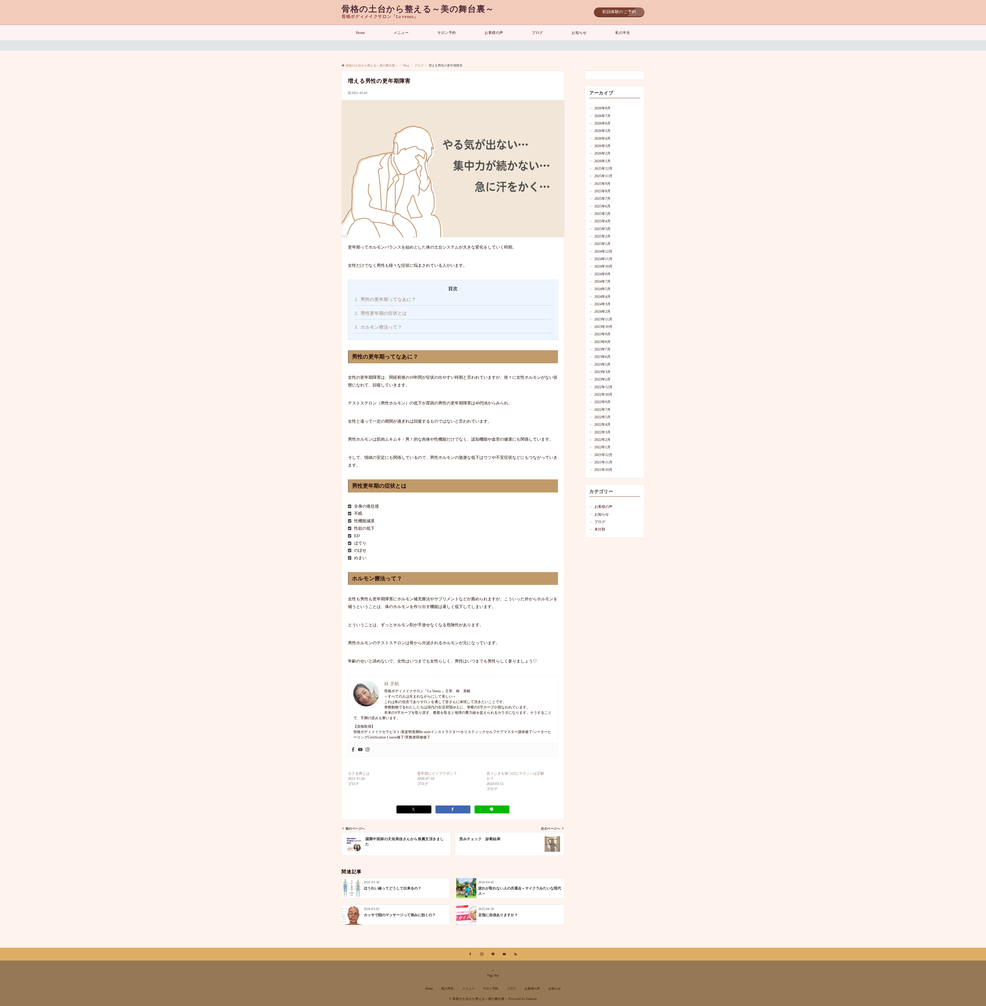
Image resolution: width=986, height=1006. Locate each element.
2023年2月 (602, 379)
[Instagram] (367, 750)
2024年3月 (602, 304)
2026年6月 (602, 123)
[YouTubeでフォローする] (504, 954)
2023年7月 (602, 349)
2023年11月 (603, 319)
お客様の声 (603, 507)
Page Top (493, 975)
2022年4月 (602, 424)
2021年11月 (603, 462)
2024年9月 (602, 274)
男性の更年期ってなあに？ (385, 299)
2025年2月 (602, 236)
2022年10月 (603, 394)
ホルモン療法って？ (378, 327)
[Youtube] (360, 750)
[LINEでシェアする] (492, 809)
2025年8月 (602, 191)
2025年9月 (602, 184)
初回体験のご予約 (619, 12)
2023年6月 (602, 357)
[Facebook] (353, 750)
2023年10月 (603, 327)
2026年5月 (602, 131)
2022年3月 (602, 432)
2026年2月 (602, 153)
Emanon (531, 999)
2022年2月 (602, 440)
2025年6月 (602, 206)
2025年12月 (603, 168)
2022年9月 (602, 402)
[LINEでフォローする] (493, 954)
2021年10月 (603, 470)
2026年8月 (602, 108)
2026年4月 (602, 138)
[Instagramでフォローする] (481, 954)
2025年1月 (602, 244)
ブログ (599, 522)
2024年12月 (603, 251)
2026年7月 (602, 116)
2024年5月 (602, 289)
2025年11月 (603, 176)
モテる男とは (358, 773)
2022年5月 (602, 417)
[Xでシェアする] (413, 809)
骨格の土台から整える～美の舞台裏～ (418, 9)
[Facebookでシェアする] (452, 809)
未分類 (599, 529)
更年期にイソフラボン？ (437, 773)
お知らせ (601, 514)
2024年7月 (602, 281)
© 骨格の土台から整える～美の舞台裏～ (478, 999)
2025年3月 (602, 229)
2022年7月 (602, 409)
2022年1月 (602, 447)
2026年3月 (602, 146)
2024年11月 (603, 259)
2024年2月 (602, 311)
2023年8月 (602, 342)
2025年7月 (602, 198)
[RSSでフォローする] (515, 954)
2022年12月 (603, 387)
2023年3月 (602, 372)
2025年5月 (602, 214)
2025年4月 (602, 221)
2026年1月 (602, 161)
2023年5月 (602, 364)
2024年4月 (602, 297)
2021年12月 (603, 455)
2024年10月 (603, 266)
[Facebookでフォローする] (470, 954)
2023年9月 (602, 334)
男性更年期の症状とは (381, 313)
